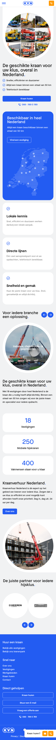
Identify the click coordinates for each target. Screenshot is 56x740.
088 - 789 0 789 (30, 104)
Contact (7, 679)
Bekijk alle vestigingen (14, 648)
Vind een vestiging (19, 140)
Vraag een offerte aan (28, 710)
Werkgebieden (10, 672)
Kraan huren (27, 98)
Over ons (9, 511)
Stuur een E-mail (28, 702)
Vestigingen (9, 669)
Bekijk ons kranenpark (14, 651)
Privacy (14, 736)
